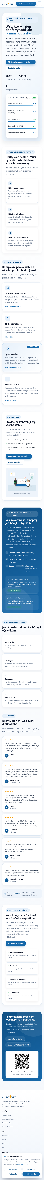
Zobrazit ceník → (15, 462)
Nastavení (31, 1169)
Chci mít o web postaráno (18, 456)
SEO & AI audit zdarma (26, 4)
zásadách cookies (22, 1164)
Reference (17, 894)
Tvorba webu (6, 1115)
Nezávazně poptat (15, 943)
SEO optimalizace (8, 1119)
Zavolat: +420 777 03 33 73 (18, 1045)
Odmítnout (13, 1169)
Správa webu (6, 1123)
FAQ (3, 1147)
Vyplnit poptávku (15, 1039)
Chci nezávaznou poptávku (19, 62)
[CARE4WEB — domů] (8, 3)
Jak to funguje (14, 68)
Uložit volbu (12, 1174)
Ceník (4, 1140)
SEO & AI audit (7, 1127)
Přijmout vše (31, 1174)
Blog (3, 1143)
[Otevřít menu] (39, 3)
